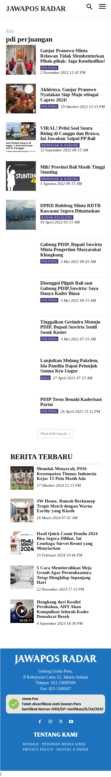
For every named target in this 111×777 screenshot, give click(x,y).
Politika (49, 67)
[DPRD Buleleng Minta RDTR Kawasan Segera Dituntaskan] (21, 215)
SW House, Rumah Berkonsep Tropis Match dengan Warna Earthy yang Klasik (66, 506)
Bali (45, 377)
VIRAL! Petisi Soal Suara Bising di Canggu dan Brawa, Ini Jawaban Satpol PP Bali (70, 133)
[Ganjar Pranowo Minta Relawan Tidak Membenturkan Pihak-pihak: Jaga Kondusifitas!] (21, 60)
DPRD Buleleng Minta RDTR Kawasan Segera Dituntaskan (70, 208)
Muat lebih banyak (54, 434)
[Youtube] (71, 721)
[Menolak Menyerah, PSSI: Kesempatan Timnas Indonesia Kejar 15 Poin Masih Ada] (22, 478)
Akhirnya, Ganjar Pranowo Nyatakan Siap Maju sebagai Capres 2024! (69, 94)
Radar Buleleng (56, 217)
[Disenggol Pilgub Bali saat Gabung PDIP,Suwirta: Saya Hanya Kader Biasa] (21, 292)
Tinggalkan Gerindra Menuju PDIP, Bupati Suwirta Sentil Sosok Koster (70, 327)
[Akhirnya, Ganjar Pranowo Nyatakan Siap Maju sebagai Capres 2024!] (21, 99)
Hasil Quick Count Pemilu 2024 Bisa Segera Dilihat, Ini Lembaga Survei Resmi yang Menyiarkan (67, 541)
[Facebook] (40, 721)
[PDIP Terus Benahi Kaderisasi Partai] (21, 409)
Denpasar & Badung (59, 145)
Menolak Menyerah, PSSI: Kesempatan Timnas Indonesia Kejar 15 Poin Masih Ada (66, 473)
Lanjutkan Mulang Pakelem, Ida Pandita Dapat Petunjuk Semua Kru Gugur (69, 365)
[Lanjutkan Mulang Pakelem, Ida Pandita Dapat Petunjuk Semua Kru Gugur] (21, 370)
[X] (61, 721)
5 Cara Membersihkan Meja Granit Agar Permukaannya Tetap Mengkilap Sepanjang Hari (64, 575)
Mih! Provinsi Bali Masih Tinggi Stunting (72, 169)
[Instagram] (50, 721)
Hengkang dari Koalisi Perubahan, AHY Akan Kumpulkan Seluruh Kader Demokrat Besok (63, 609)
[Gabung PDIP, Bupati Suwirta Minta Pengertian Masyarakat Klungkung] (21, 254)
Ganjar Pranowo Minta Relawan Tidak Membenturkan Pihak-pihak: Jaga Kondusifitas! (72, 56)
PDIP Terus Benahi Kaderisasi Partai (71, 402)
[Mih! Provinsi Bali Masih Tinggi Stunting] (21, 176)
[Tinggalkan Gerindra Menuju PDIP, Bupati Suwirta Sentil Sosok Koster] (21, 331)
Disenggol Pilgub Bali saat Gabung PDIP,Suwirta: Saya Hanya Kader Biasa (69, 288)
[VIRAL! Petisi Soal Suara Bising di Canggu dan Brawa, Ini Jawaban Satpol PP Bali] (21, 137)
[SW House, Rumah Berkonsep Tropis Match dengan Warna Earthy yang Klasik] (22, 510)
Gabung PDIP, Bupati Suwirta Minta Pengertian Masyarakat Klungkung (71, 249)
